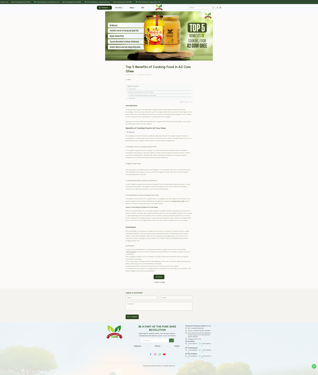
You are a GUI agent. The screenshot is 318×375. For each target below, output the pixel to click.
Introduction (132, 89)
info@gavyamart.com (194, 339)
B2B (142, 8)
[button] (220, 8)
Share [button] (129, 79)
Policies (157, 346)
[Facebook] (150, 354)
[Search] (213, 7)
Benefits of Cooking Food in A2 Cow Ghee (141, 92)
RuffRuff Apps (184, 102)
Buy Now (159, 277)
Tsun (191, 102)
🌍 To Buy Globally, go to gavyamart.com (30, 2)
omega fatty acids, (178, 201)
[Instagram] (155, 354)
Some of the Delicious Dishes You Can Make (143, 95)
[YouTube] (164, 354)
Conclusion (132, 98)
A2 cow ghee (131, 252)
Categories (137, 346)
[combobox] (202, 8)
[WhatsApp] (159, 354)
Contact (176, 346)
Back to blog (160, 282)
